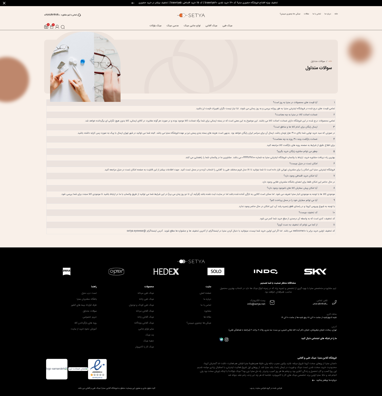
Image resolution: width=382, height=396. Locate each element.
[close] (4, 3)
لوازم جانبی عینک (192, 26)
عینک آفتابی (211, 26)
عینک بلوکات (156, 26)
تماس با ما (317, 14)
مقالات (306, 14)
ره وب (252, 388)
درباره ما (328, 14)
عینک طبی (227, 26)
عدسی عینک (173, 26)
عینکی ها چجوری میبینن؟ (290, 14)
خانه (336, 14)
